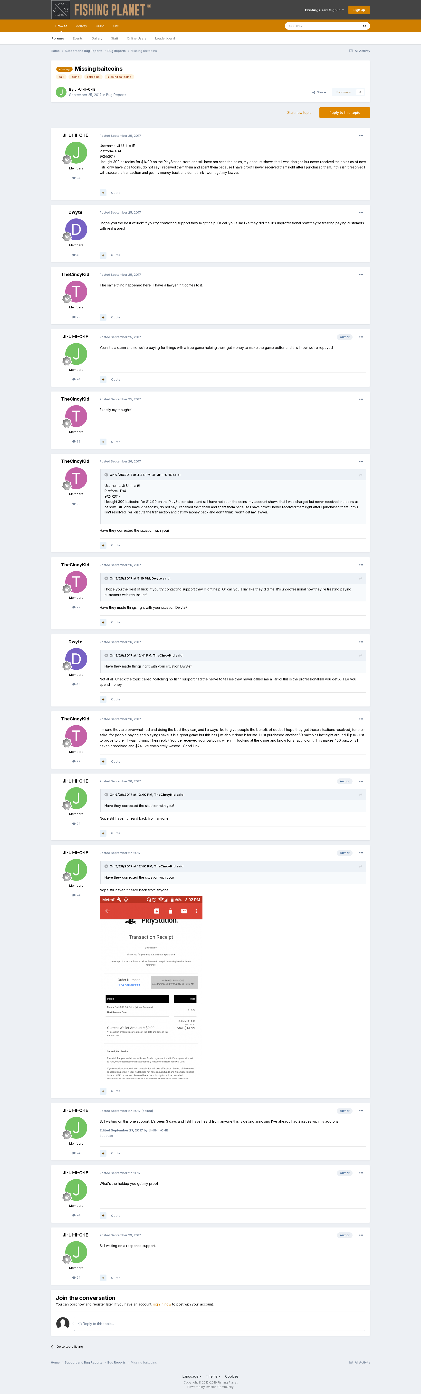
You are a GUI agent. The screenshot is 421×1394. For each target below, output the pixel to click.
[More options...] (361, 135)
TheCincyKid (75, 274)
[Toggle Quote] (107, 475)
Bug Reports (116, 95)
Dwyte (75, 212)
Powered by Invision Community (210, 1387)
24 (78, 178)
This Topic (345, 26)
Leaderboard (165, 38)
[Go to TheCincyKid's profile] (76, 292)
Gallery (97, 38)
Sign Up (359, 10)
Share (320, 92)
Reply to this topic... (98, 1324)
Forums (58, 38)
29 (78, 317)
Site (116, 26)
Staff (114, 38)
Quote (115, 193)
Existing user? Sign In (323, 10)
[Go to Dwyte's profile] (76, 229)
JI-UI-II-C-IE (85, 89)
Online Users (136, 38)
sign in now (162, 1304)
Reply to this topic (344, 112)
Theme (212, 1376)
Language (191, 1376)
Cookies (232, 1376)
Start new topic (299, 112)
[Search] (364, 26)
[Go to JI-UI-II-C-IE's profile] (61, 92)
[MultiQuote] (103, 192)
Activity (81, 26)
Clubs (100, 26)
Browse (61, 26)
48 (78, 255)
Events (78, 38)
